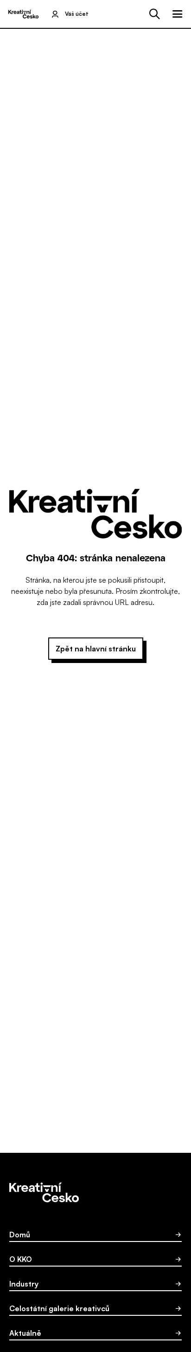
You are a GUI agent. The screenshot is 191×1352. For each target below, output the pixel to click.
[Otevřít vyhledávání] (154, 14)
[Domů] (23, 14)
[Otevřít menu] (177, 14)
